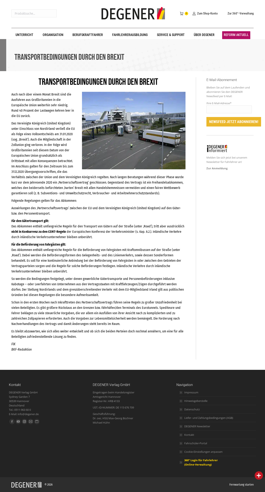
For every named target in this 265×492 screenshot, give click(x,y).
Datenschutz (192, 409)
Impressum (191, 392)
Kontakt (189, 435)
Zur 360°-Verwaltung (241, 13)
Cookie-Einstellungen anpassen (203, 452)
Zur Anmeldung (217, 168)
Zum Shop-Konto (207, 13)
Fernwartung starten (241, 484)
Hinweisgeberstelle (195, 401)
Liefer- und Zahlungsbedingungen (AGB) (208, 418)
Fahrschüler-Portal (195, 443)
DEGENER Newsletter (197, 426)
